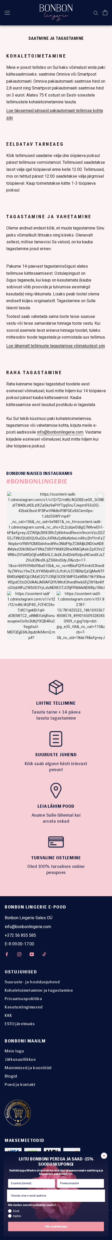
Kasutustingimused (24, 1007)
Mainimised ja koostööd (28, 1067)
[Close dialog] (104, 1156)
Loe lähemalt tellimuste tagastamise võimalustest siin (55, 345)
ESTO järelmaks (20, 1023)
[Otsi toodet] (96, 12)
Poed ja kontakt (20, 1084)
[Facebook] (7, 954)
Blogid (11, 1076)
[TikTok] (44, 954)
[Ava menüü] (7, 12)
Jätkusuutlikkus (20, 1059)
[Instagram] (19, 954)
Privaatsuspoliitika (23, 998)
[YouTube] (32, 954)
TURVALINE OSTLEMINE (56, 857)
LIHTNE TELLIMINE (56, 703)
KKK (8, 1015)
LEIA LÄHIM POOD (56, 806)
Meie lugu (14, 1050)
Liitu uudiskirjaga (56, 1226)
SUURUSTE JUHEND (56, 754)
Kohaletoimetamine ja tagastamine (39, 990)
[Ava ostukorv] (105, 12)
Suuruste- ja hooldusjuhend (32, 981)
